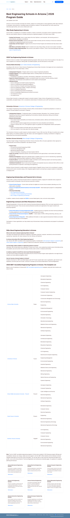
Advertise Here (39, 514)
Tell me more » (10, 474)
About (44, 514)
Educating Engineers (32, 514)
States (31, 1)
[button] (28, 2)
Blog (44, 1)
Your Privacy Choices (60, 514)
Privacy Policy (51, 514)
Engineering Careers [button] (37, 1)
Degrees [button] (26, 1)
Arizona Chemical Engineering (34, 480)
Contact (47, 514)
